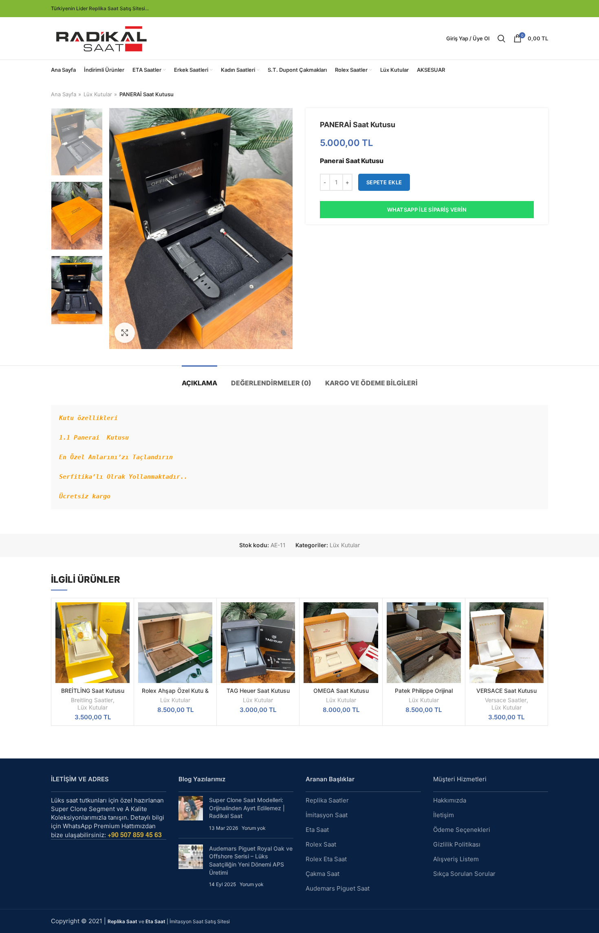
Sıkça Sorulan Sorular (464, 874)
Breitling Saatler (92, 699)
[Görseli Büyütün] (125, 333)
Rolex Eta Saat (326, 859)
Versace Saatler (505, 699)
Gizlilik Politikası (456, 844)
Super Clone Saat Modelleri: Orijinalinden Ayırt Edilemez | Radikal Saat (247, 807)
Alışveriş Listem (456, 859)
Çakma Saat (322, 874)
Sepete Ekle (384, 182)
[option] (77, 142)
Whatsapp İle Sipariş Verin (427, 209)
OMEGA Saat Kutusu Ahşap (341, 694)
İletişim (443, 815)
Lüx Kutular (98, 94)
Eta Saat (317, 830)
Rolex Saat (321, 844)
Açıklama (199, 383)
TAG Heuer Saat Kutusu (258, 690)
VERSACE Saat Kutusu (506, 690)
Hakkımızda (449, 800)
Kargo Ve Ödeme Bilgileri (371, 383)
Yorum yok (254, 828)
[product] (175, 642)
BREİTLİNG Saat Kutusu (92, 690)
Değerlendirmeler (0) (271, 383)
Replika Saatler (327, 800)
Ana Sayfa (63, 94)
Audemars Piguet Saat (338, 888)
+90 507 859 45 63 (135, 834)
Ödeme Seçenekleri (461, 830)
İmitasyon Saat (327, 815)
